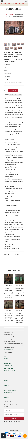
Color (5, 67)
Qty (4, 88)
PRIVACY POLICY (7, 397)
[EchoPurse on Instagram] (16, 421)
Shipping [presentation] (11, 94)
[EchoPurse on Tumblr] (14, 421)
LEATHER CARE (7, 363)
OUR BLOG (6, 385)
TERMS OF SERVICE (8, 395)
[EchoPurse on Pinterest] (12, 421)
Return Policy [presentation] (20, 94)
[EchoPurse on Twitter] (4, 421)
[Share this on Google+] (15, 254)
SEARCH (5, 380)
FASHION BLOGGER (8, 392)
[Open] (3, 435)
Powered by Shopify (14, 430)
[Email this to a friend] (18, 254)
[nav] (3, 1)
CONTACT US (6, 358)
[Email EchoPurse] (19, 421)
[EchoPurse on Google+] (7, 421)
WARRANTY (6, 387)
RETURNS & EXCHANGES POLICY (11, 373)
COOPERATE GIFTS (8, 365)
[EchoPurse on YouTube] (9, 421)
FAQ (5, 356)
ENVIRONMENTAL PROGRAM (10, 390)
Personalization (7, 73)
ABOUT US (6, 383)
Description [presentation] (7, 94)
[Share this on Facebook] (11, 254)
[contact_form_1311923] (25, 436)
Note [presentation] (16, 94)
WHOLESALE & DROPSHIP (9, 370)
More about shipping (8, 349)
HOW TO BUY (7, 361)
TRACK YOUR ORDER (8, 368)
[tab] (6, 94)
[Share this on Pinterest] (13, 254)
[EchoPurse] (14, 9)
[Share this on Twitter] (8, 254)
